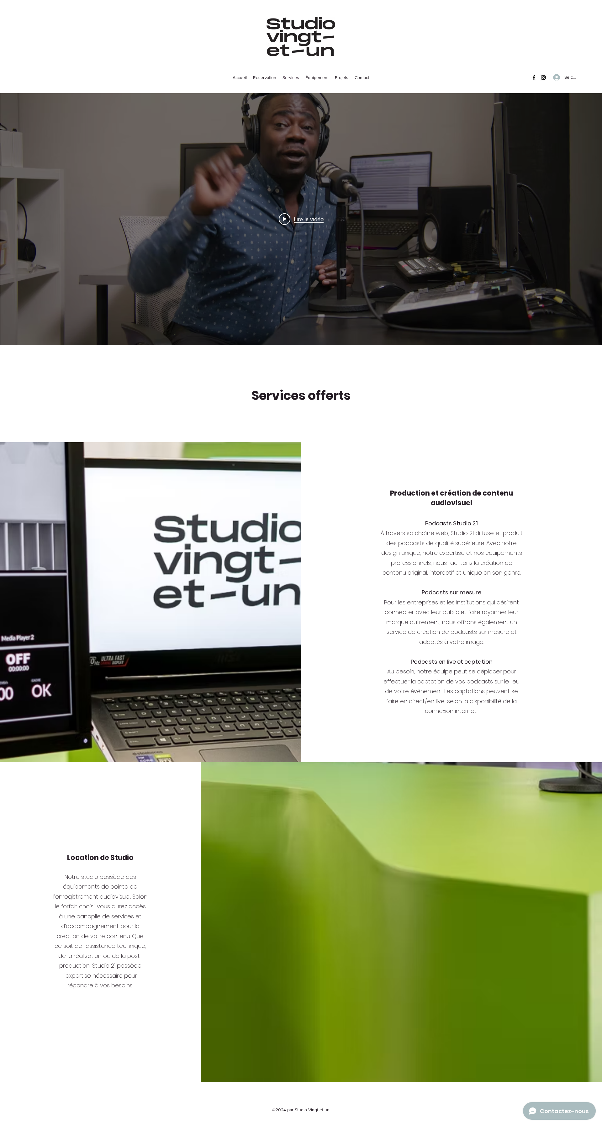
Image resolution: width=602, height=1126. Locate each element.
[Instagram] (543, 77)
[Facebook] (534, 77)
